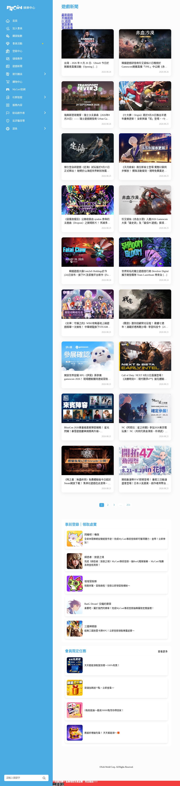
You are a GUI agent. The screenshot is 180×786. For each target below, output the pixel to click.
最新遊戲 (67, 14)
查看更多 (163, 651)
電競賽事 (67, 24)
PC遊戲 (66, 21)
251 (128, 505)
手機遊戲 (67, 18)
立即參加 (58, 784)
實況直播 (67, 27)
